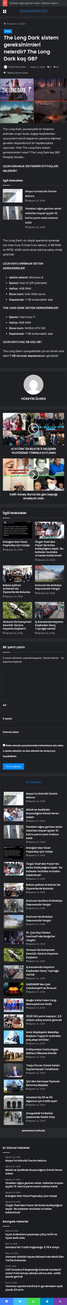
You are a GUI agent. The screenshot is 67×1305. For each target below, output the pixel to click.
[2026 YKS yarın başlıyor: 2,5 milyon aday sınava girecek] (13, 1021)
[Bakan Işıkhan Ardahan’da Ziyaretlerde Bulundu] (17, 573)
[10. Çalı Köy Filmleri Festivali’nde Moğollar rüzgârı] (13, 937)
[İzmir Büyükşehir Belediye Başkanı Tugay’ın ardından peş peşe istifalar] (13, 1037)
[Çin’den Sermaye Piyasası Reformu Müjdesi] (13, 1086)
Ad (5, 705)
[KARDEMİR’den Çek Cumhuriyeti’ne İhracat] (13, 989)
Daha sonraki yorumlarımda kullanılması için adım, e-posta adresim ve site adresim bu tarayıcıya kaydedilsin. (33, 751)
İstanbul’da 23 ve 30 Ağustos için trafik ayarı (41, 1099)
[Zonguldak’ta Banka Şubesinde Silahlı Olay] (13, 1118)
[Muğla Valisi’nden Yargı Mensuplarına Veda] (13, 1005)
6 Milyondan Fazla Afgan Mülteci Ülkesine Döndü (42, 1051)
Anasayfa (11, 23)
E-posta (8, 718)
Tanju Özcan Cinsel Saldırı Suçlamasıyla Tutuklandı (43, 1067)
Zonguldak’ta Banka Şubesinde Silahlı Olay (40, 1115)
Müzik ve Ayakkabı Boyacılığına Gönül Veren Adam (42, 813)
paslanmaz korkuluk (33, 1130)
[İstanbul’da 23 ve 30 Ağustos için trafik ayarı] (13, 1102)
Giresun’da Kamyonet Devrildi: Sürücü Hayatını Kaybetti (17, 625)
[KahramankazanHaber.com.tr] (33, 11)
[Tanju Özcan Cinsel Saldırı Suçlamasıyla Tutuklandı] (13, 1070)
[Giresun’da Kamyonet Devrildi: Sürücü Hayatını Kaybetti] (17, 610)
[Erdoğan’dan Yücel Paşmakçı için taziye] (17, 530)
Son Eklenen (33, 782)
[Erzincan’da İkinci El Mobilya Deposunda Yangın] (13, 905)
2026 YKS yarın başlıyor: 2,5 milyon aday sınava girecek (44, 1018)
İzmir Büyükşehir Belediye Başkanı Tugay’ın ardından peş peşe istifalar (43, 1036)
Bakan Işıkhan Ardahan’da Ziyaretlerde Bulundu (16, 588)
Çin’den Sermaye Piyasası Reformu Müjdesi (43, 1083)
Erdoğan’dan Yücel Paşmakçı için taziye (16, 543)
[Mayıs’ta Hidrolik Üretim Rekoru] (13, 195)
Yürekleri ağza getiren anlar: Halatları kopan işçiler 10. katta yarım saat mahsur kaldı (44, 832)
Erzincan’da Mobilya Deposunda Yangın (48, 586)
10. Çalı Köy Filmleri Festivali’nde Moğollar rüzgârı (40, 936)
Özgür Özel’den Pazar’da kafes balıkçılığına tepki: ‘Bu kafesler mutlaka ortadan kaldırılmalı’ (49, 548)
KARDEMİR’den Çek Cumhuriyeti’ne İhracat (41, 986)
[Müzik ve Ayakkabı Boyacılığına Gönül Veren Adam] (13, 814)
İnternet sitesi (11, 732)
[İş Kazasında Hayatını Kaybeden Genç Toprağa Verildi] (49, 610)
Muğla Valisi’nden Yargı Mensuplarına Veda (41, 1002)
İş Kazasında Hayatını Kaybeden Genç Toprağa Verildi (49, 625)
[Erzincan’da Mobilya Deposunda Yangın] (49, 573)
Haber (22, 23)
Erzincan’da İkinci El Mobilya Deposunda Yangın (44, 902)
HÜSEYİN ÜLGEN (17, 67)
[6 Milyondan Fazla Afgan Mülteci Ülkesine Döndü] (13, 1054)
